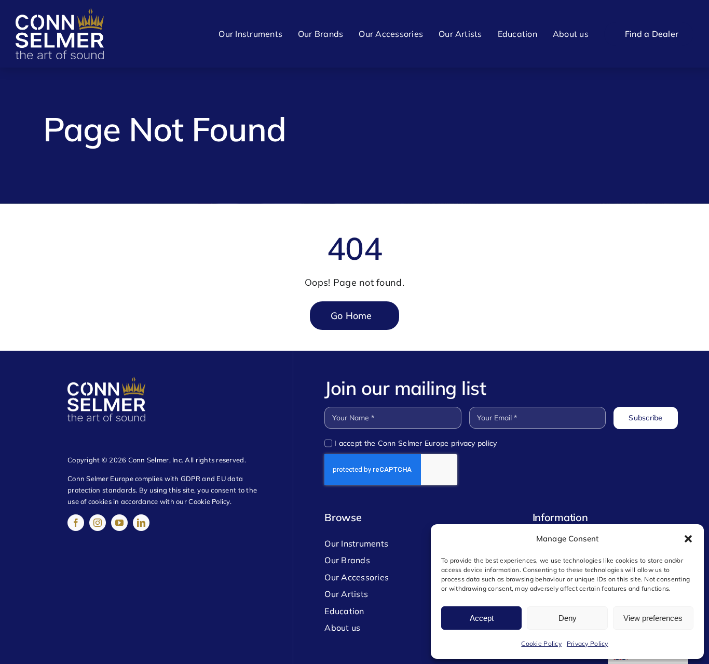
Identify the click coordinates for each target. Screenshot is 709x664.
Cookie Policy (541, 643)
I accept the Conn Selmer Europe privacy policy (415, 443)
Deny (567, 618)
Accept (482, 618)
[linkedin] (141, 522)
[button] (688, 539)
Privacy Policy (587, 643)
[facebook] (75, 522)
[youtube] (119, 522)
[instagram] (97, 522)
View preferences (653, 618)
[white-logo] (60, 13)
